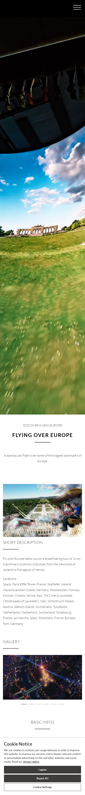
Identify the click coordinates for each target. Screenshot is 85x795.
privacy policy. (31, 761)
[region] (42, 766)
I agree (43, 769)
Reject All (42, 778)
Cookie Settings (42, 787)
